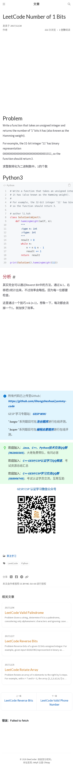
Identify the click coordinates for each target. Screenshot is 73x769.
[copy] (69, 185)
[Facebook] (17, 577)
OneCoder (32, 759)
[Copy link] (26, 577)
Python (24, 563)
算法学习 (11, 556)
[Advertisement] (36, 73)
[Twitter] (11, 577)
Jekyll (35, 762)
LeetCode (13, 563)
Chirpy (47, 762)
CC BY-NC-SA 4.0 (28, 583)
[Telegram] (22, 577)
